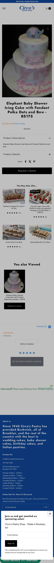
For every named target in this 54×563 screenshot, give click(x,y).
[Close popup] (50, 514)
